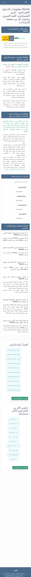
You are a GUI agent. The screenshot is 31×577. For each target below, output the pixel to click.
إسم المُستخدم (5, 38)
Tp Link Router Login (13, 363)
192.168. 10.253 (13, 424)
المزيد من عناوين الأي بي (20, 468)
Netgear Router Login (13, 354)
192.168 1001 (14, 450)
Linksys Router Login (13, 350)
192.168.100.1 (13, 428)
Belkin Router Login (13, 377)
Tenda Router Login (13, 372)
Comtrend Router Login (13, 359)
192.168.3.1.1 (14, 419)
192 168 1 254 (13, 437)
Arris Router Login (13, 381)
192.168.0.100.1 (13, 432)
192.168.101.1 (13, 441)
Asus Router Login (13, 368)
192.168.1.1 (13, 459)
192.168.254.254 (14, 455)
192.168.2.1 (21, 38)
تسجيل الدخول (11, 38)
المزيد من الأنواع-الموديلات (20, 398)
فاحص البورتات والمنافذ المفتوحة (14, 576)
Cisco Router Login (14, 390)
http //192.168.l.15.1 (13, 446)
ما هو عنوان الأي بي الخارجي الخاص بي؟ (14, 574)
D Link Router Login (13, 385)
